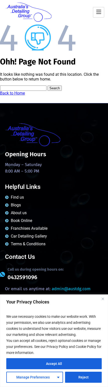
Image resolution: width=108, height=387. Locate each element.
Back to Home (12, 93)
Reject (83, 377)
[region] (54, 340)
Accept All (54, 364)
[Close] (103, 299)
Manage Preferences (33, 377)
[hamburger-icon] (98, 12)
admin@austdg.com (71, 288)
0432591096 (22, 277)
